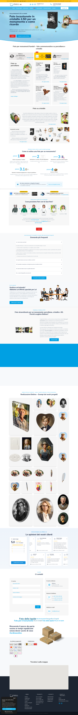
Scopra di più (54, 339)
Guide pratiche (39, 8)
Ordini (12, 33)
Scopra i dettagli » (14, 96)
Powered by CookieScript (9, 712)
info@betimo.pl (40, 4)
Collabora (32, 8)
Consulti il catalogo (29, 381)
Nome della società (16, 583)
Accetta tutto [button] (9, 708)
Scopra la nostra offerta (23, 33)
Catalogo (26, 696)
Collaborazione (27, 698)
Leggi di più (10, 706)
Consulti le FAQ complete (39, 277)
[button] (9, 711)
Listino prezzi (25, 8)
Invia (38, 606)
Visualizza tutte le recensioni (18, 562)
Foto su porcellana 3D (39, 701)
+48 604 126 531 (58, 600)
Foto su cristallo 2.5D (39, 699)
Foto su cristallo (38, 698)
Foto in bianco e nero (39, 702)
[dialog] (9, 705)
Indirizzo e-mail (15, 588)
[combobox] (14, 698)
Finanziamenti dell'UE (28, 708)
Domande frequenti (47, 8)
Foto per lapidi (19, 8)
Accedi (63, 8)
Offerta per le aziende (16, 302)
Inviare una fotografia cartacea (54, 184)
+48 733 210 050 (57, 4)
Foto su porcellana (39, 696)
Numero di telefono (16, 592)
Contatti (53, 8)
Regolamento (27, 705)
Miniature (37, 704)
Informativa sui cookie (28, 707)
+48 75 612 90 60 (57, 3)
